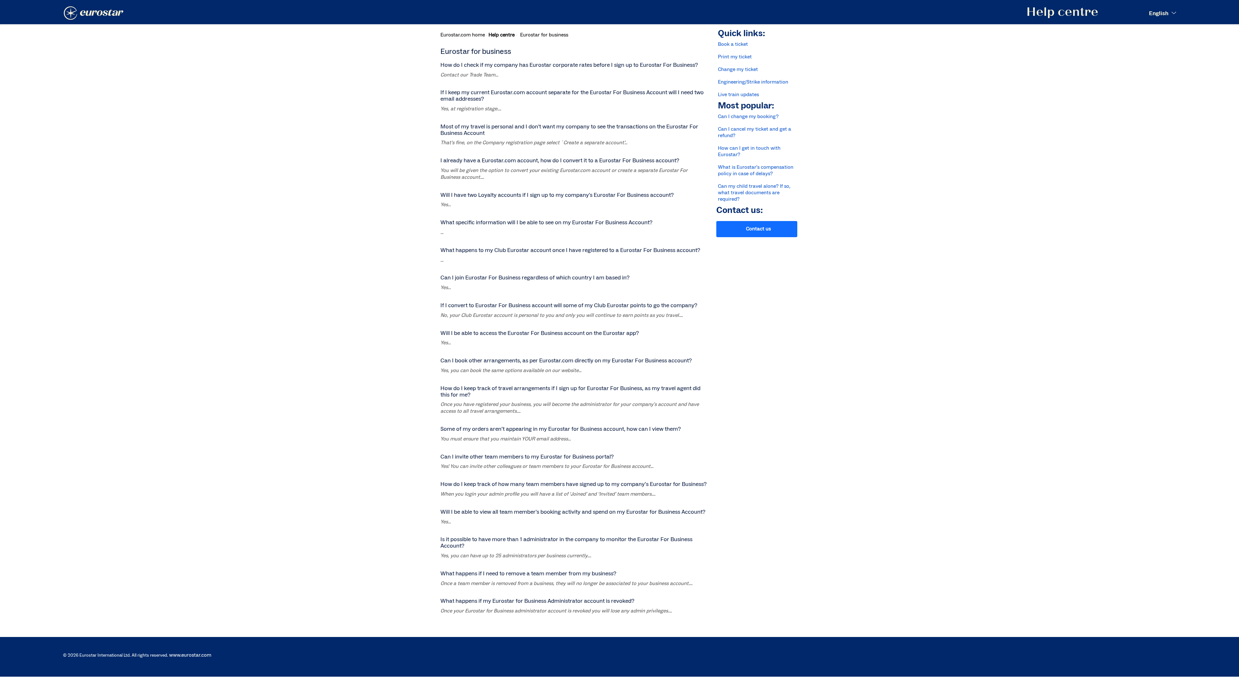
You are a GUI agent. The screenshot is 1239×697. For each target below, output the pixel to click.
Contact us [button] (758, 229)
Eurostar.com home (462, 35)
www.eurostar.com (190, 655)
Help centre (502, 35)
